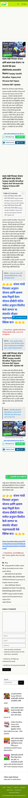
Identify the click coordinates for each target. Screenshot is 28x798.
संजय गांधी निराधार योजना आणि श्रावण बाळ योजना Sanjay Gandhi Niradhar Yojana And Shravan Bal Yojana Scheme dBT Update (14, 199)
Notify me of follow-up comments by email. (10, 660)
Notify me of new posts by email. (14, 665)
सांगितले (15, 245)
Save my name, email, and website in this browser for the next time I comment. (14, 651)
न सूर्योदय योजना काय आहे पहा (13, 556)
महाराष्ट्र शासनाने (6, 248)
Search (6, 679)
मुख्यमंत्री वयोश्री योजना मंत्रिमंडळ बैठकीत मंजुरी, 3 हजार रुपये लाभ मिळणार (13, 332)
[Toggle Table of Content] (22, 193)
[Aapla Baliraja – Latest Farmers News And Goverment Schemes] (4, 4)
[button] (18, 4)
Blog (6, 562)
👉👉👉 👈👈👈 (13, 303)
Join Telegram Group (21, 317)
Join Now (20, 137)
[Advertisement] (14, 23)
